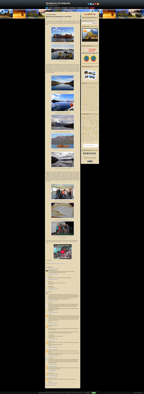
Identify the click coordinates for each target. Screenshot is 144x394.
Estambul (96, 93)
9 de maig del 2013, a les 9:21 (52, 370)
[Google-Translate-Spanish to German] (91, 14)
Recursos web (89, 137)
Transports (61, 263)
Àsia (96, 110)
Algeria (92, 85)
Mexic (92, 101)
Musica (91, 134)
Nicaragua (83, 103)
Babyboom (50, 357)
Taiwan (91, 108)
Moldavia (96, 101)
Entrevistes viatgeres (94, 121)
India (91, 98)
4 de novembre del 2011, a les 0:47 (53, 355)
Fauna (97, 122)
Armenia (83, 87)
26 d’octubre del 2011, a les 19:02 (53, 288)
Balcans (83, 88)
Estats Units (86, 95)
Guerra (88, 126)
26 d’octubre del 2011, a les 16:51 (53, 279)
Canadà (97, 90)
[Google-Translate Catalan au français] (87, 14)
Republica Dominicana (93, 106)
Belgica (93, 88)
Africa (83, 85)
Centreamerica (95, 91)
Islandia (90, 99)
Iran (95, 98)
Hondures (93, 97)
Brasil (97, 89)
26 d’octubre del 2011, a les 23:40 (53, 300)
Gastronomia (84, 124)
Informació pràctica (87, 129)
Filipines (95, 96)
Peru (88, 104)
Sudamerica (58, 263)
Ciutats (84, 119)
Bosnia (93, 89)
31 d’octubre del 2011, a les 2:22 (52, 338)
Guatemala (88, 97)
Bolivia (88, 89)
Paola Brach (50, 341)
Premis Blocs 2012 (88, 135)
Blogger (68, 391)
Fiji (91, 96)
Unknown (50, 372)
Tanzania (95, 108)
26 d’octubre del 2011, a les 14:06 (53, 273)
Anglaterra (89, 86)
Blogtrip (94, 117)
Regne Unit (85, 106)
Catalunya (89, 91)
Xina (92, 110)
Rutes (88, 138)
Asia (87, 87)
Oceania (83, 104)
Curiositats (90, 120)
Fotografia (93, 123)
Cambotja (92, 90)
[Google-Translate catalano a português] (89, 14)
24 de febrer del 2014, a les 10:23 (53, 382)
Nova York (88, 103)
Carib (85, 91)
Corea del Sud (90, 92)
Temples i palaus (94, 138)
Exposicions (91, 122)
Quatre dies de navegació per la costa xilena (58, 16)
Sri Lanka (87, 107)
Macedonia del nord (90, 100)
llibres (86, 141)
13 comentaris (60, 18)
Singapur (83, 107)
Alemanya (88, 85)
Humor (94, 126)
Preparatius (92, 136)
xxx (49, 314)
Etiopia (96, 95)
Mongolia (85, 102)
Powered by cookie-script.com (138, 392)
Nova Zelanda (94, 103)
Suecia (83, 108)
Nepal (96, 102)
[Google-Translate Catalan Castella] (85, 14)
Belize (97, 88)
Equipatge (86, 122)
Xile (64, 263)
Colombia (85, 92)
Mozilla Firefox (86, 158)
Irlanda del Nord (84, 99)
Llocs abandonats (85, 131)
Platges (96, 134)
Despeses (86, 121)
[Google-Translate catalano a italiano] (93, 14)
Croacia (95, 92)
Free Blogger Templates (83, 391)
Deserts (97, 120)
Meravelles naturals (53, 263)
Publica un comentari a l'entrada (51, 385)
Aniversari (88, 116)
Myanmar (91, 102)
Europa (86, 96)
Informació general (88, 127)
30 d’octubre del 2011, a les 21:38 (53, 322)
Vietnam (85, 110)
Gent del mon (94, 125)
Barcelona (88, 88)
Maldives (83, 101)
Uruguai (87, 109)
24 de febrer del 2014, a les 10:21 (53, 375)
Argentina (94, 86)
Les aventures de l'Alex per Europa (90, 130)
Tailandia (87, 108)
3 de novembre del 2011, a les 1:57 (53, 347)
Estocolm (92, 95)
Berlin (84, 89)
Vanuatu (96, 109)
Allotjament (83, 116)
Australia (94, 87)
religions (89, 141)
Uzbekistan (92, 109)
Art (92, 116)
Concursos (91, 118)
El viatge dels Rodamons (52, 268)
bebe (83, 141)
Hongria (97, 97)
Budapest (88, 90)
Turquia (83, 109)
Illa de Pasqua (85, 98)
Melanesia (88, 101)
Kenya (94, 99)
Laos (97, 99)
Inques (97, 129)
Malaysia (95, 100)
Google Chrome (93, 158)
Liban (84, 100)
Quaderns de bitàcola (58, 3)
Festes (86, 123)
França (83, 97)
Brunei (85, 90)
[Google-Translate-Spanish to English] (95, 14)
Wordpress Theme (77, 391)
